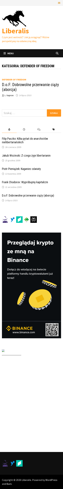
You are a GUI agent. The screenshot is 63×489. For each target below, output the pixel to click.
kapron (10, 95)
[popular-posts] (9, 129)
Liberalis (15, 30)
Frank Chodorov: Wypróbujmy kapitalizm (25, 182)
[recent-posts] (24, 129)
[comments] (39, 129)
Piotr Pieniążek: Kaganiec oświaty (21, 169)
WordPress (51, 480)
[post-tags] (53, 129)
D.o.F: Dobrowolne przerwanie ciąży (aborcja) (28, 195)
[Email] (59, 3)
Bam (9, 483)
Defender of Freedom (14, 79)
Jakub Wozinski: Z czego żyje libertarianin (26, 155)
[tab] (9, 129)
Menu (10, 53)
